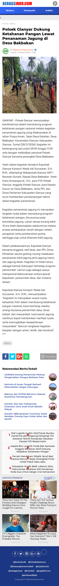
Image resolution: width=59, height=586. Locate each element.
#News (7, 343)
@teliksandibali (29, 575)
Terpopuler (29, 10)
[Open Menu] (55, 3)
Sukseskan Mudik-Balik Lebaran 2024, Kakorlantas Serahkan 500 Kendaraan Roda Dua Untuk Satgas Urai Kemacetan (33, 469)
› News (12, 23)
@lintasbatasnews (37, 562)
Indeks (49, 10)
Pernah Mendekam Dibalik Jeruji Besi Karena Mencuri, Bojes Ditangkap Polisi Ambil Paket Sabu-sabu (32, 459)
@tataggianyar (15, 571)
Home (5, 23)
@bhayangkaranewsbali (22, 566)
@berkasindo (19, 562)
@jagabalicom (44, 571)
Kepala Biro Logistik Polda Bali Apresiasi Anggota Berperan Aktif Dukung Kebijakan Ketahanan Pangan (33, 449)
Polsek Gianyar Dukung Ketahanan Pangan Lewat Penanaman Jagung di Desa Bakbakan (28, 36)
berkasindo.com (37, 579)
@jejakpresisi (42, 566)
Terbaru (10, 10)
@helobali (29, 571)
